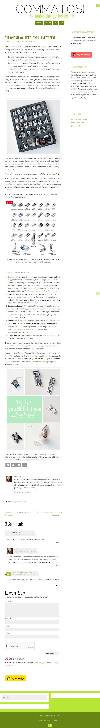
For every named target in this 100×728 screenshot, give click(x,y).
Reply (58, 542)
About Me (49, 716)
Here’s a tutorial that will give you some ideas (24, 329)
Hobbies (25, 42)
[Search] (44, 698)
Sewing (32, 42)
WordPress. (57, 720)
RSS (59, 716)
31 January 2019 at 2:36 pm (24, 552)
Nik (8, 42)
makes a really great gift (45, 361)
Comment (9, 601)
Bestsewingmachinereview (22, 572)
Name (8, 619)
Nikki (16, 549)
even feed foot (10, 184)
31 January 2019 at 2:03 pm (22, 534)
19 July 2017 (16, 42)
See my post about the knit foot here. (43, 291)
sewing (24, 502)
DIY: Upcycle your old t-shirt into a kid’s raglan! (49, 513)
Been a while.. (76, 126)
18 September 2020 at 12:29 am (24, 574)
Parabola (49, 720)
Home (42, 716)
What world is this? (78, 122)
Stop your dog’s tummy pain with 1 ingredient (18, 513)
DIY (55, 716)
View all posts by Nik (22, 492)
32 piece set (17, 502)
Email (7, 626)
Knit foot (11, 277)
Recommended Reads (79, 119)
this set (11, 158)
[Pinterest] (98, 293)
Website (8, 633)
